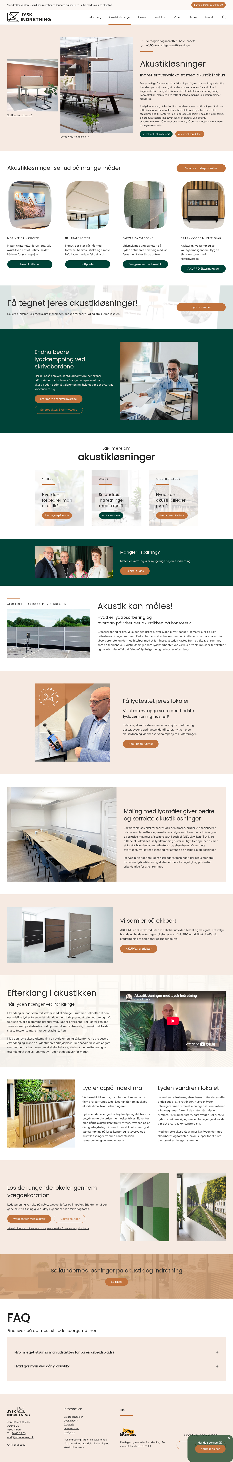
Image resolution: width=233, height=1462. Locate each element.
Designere (69, 1432)
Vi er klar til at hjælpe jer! (156, 134)
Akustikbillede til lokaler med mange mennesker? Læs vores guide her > (48, 1228)
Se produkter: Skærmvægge (58, 410)
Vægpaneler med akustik (145, 264)
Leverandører (71, 1428)
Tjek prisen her (201, 307)
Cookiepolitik (71, 1420)
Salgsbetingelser (73, 1417)
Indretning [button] (94, 17)
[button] (224, 17)
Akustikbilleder (30, 264)
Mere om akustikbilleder (172, 515)
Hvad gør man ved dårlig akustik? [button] (42, 1366)
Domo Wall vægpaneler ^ (75, 136)
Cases (142, 17)
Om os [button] (193, 17)
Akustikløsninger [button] (119, 17)
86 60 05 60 (18, 1433)
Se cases (116, 1282)
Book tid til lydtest (141, 744)
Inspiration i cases (111, 515)
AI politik (69, 1424)
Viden (177, 17)
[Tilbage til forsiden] (29, 17)
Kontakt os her (210, 1449)
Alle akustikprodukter (190, 134)
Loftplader (87, 264)
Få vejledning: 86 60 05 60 (208, 5)
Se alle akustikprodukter (201, 168)
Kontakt (210, 17)
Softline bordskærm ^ (19, 115)
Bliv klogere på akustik (57, 515)
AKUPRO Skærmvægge (203, 269)
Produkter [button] (160, 17)
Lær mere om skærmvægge (58, 399)
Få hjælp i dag (135, 571)
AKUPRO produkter (139, 949)
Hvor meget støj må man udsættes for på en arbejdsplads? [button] (64, 1352)
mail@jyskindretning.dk (20, 1437)
